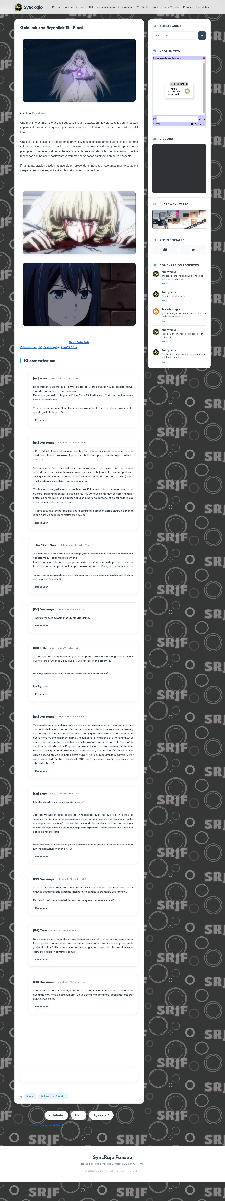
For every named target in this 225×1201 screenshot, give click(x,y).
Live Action (125, 7)
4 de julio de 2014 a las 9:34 (70, 716)
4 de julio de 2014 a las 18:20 (71, 878)
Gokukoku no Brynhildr (53, 1096)
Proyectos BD (84, 7)
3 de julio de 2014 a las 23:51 (75, 545)
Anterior (58, 1115)
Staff (145, 7)
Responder (41, 420)
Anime (30, 1096)
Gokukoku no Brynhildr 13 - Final (51, 27)
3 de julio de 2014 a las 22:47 (71, 442)
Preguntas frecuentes (196, 7)
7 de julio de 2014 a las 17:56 (71, 981)
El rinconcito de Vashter (165, 7)
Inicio (78, 1115)
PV (137, 7)
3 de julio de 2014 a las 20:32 (63, 378)
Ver (163, 283)
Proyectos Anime (62, 7)
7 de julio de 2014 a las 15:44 (62, 930)
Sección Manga (106, 7)
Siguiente (99, 1115)
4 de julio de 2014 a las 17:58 (64, 793)
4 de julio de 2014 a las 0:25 (70, 609)
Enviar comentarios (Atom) (46, 1125)
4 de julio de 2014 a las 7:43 (64, 647)
